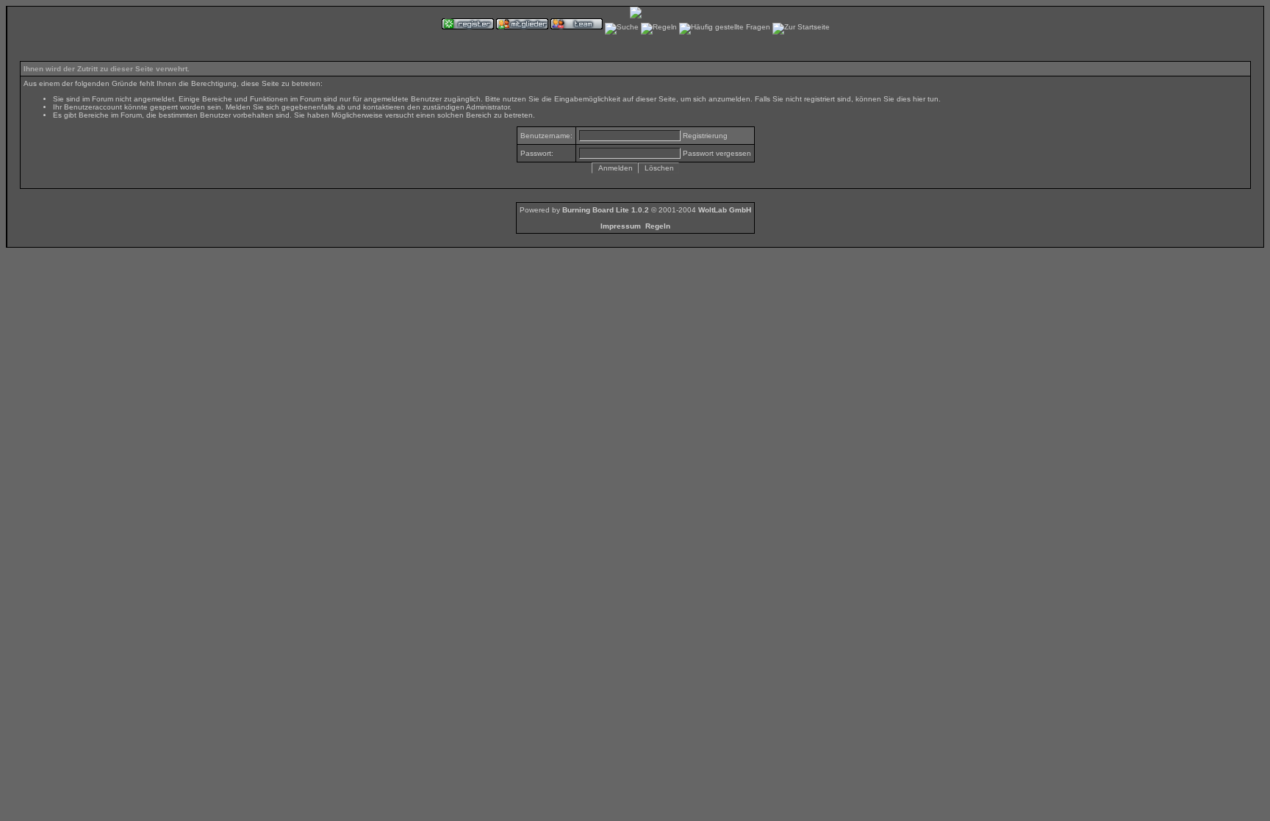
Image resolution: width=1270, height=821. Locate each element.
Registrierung (705, 136)
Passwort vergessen (717, 153)
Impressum (620, 226)
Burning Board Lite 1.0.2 (605, 210)
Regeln (657, 226)
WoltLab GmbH (724, 210)
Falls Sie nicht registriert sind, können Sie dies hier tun (847, 99)
